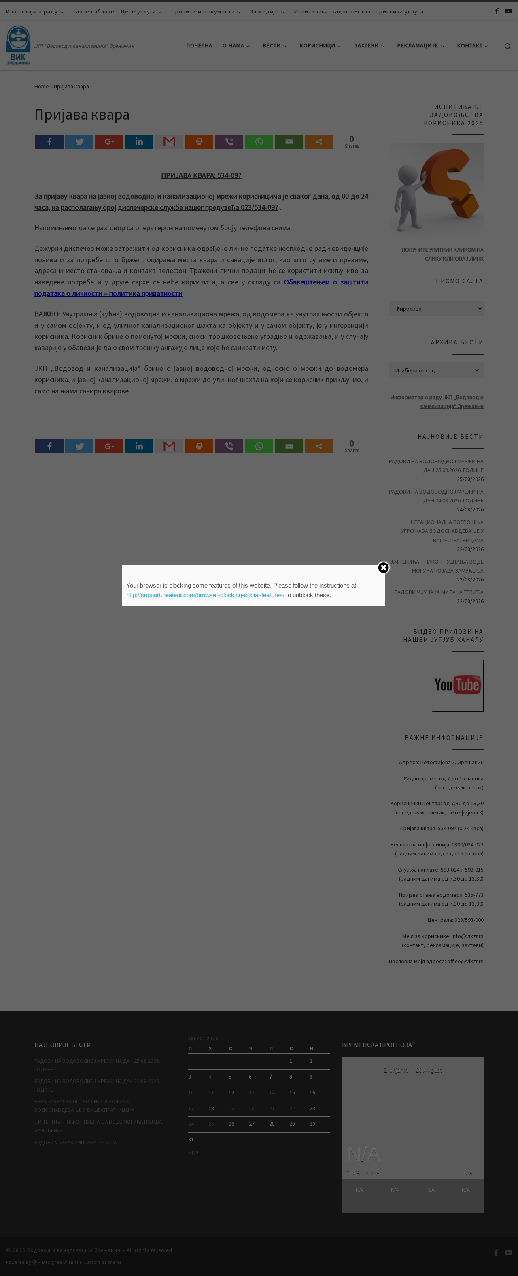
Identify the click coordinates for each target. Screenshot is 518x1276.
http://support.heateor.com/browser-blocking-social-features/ (205, 595)
